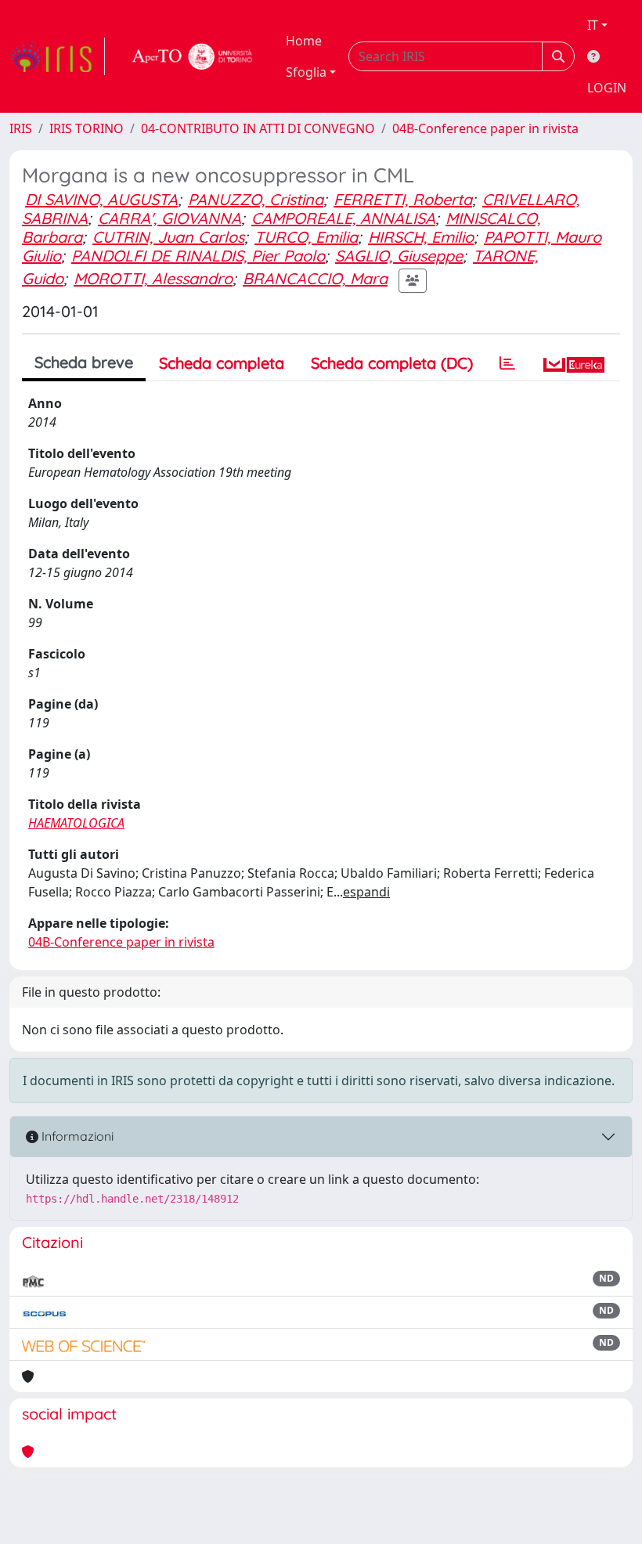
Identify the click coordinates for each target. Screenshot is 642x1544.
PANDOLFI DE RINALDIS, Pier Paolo (198, 255)
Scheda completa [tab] (221, 363)
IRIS (20, 128)
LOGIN (606, 87)
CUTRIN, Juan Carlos (168, 237)
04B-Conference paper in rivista (485, 128)
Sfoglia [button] (306, 72)
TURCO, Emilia (306, 237)
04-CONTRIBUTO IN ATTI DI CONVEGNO (258, 128)
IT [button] (592, 25)
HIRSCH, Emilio (421, 237)
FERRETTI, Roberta (403, 199)
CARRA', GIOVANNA (169, 218)
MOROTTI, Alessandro (153, 278)
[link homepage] (57, 56)
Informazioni (76, 1136)
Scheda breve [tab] (83, 362)
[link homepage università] (192, 56)
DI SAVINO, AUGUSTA (101, 199)
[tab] (507, 363)
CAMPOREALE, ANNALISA (343, 218)
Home (304, 40)
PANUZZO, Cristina (255, 199)
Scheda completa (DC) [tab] (392, 363)
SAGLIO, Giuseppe (399, 255)
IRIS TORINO (86, 128)
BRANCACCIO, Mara (315, 278)
